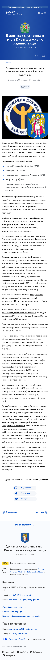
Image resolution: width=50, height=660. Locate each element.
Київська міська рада (12, 612)
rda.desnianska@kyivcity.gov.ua (24, 600)
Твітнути (24, 499)
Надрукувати (26, 488)
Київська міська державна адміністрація (21, 616)
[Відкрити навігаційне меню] (45, 13)
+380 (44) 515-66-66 (21, 595)
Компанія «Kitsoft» (17, 639)
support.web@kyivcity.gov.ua (23, 629)
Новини (8, 63)
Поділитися (25, 493)
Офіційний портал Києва (13, 607)
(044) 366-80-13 (19, 634)
